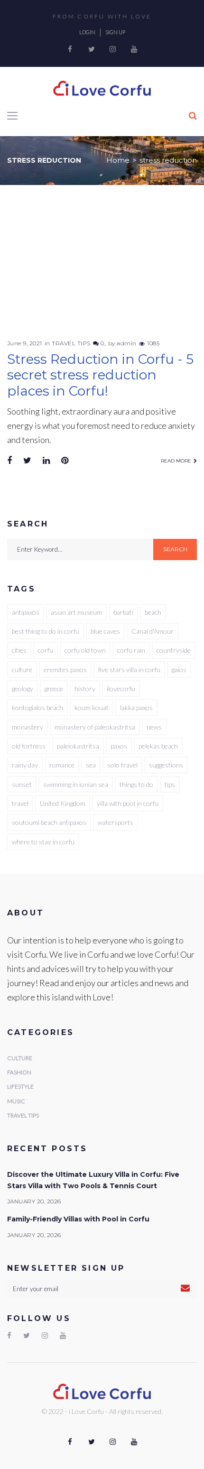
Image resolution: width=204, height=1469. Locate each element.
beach (153, 612)
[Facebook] (70, 49)
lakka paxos (136, 707)
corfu (45, 650)
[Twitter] (91, 49)
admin (126, 343)
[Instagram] (113, 49)
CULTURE (19, 1058)
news (154, 727)
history (84, 688)
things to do (136, 784)
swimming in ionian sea (75, 784)
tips (170, 784)
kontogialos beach (37, 707)
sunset (22, 784)
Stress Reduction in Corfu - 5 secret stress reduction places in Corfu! (100, 375)
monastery (27, 727)
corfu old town (85, 650)
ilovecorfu (121, 688)
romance (61, 765)
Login (87, 32)
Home (118, 160)
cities (19, 650)
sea (91, 765)
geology (22, 688)
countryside (174, 650)
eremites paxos (65, 669)
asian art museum (76, 612)
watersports (115, 822)
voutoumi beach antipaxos (49, 822)
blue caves (105, 631)
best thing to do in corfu (45, 631)
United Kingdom (62, 803)
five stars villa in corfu (129, 669)
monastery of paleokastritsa (95, 727)
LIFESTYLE (20, 1086)
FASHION (19, 1072)
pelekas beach (158, 746)
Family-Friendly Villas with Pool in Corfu (78, 1219)
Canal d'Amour (152, 631)
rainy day (25, 765)
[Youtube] (134, 49)
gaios (179, 669)
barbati (123, 612)
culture (22, 669)
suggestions (166, 765)
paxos (119, 746)
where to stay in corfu (43, 842)
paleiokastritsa (78, 746)
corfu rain (131, 650)
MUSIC (16, 1101)
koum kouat (91, 707)
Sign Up (115, 32)
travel (20, 803)
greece (54, 688)
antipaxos (25, 612)
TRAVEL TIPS (71, 343)
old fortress (29, 746)
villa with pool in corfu (127, 803)
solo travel (122, 765)
